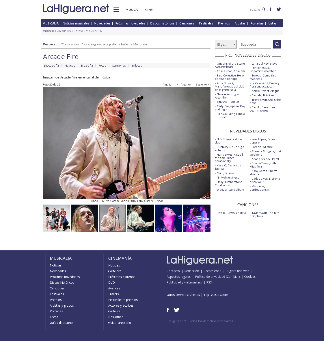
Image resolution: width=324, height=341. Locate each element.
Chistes (195, 295)
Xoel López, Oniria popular (263, 140)
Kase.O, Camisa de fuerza (228, 167)
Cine (149, 9)
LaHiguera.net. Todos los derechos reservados (200, 321)
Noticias (70, 65)
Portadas (256, 23)
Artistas (240, 23)
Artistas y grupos (62, 305)
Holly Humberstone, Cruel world (229, 183)
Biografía (87, 65)
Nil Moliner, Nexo (228, 177)
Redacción (191, 271)
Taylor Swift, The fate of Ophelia (264, 214)
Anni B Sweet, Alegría (265, 91)
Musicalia (48, 31)
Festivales (206, 23)
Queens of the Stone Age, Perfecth (230, 65)
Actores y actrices (121, 305)
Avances (114, 288)
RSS (209, 282)
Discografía (51, 65)
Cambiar (233, 276)
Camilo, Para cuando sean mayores (264, 108)
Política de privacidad (210, 276)
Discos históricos (162, 23)
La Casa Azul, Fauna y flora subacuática (264, 84)
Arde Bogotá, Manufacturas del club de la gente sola (229, 86)
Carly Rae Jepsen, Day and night (230, 107)
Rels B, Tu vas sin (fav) (231, 213)
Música (132, 9)
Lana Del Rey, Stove (264, 63)
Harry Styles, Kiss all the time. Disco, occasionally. (229, 158)
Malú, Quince (225, 173)
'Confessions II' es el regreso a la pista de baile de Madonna (104, 44)
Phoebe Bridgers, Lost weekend (265, 153)
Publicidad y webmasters (184, 282)
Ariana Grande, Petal (265, 159)
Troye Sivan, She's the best (265, 101)
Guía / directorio (61, 323)
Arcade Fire (64, 31)
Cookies (250, 276)
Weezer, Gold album (230, 190)
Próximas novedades (130, 23)
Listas (272, 23)
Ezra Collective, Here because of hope (229, 77)
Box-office (115, 317)
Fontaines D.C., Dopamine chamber (263, 69)
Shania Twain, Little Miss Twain (263, 164)
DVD (111, 282)
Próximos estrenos (121, 277)
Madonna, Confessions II (259, 188)
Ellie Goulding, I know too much (230, 115)
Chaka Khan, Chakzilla (231, 71)
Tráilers (113, 294)
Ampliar (168, 84)
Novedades (102, 23)
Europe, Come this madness (263, 77)
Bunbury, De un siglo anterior (229, 148)
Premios (224, 23)
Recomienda (212, 271)
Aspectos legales (179, 276)
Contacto (173, 271)
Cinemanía (120, 258)
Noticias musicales (76, 23)
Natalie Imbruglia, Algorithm (227, 95)
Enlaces (137, 65)
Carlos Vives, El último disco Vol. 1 (265, 180)
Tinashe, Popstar (228, 102)
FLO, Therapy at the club (228, 140)
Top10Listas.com (215, 295)
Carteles (114, 311)
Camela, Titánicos (263, 95)
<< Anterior (184, 84)
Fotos (78, 31)
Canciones (186, 23)
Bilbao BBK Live (99, 201)
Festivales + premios (123, 300)
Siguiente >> (203, 84)
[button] (116, 9)
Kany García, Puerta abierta (263, 172)
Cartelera (114, 271)
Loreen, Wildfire (262, 147)
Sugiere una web (237, 271)
